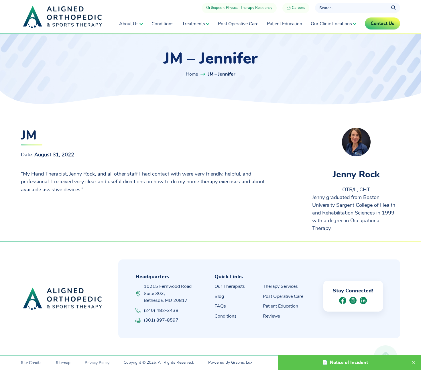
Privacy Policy (97, 363)
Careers (298, 8)
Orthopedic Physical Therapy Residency (239, 8)
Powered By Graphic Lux (230, 363)
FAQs (220, 306)
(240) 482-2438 (161, 310)
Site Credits (31, 363)
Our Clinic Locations (331, 23)
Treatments (193, 23)
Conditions (163, 23)
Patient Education (284, 23)
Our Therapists (230, 286)
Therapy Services (280, 286)
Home (192, 74)
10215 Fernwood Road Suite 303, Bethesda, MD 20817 (168, 293)
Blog (219, 296)
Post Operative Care (238, 23)
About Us (129, 23)
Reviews (271, 316)
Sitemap (63, 363)
